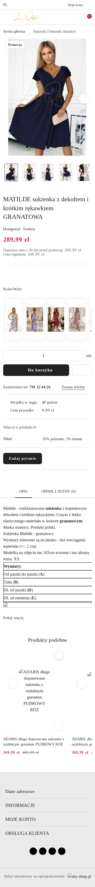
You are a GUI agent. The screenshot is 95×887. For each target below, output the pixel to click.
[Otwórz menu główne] (6, 17)
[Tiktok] (52, 851)
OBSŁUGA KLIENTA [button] (27, 833)
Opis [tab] (23, 491)
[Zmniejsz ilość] (7, 356)
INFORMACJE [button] (20, 805)
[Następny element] (85, 319)
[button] (83, 99)
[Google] (61, 851)
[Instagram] (42, 851)
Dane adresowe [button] (20, 791)
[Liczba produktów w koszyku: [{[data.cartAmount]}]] (86, 17)
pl (5, 5)
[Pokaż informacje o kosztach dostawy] (58, 410)
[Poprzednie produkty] (13, 683)
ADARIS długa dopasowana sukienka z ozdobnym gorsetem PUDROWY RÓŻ (33, 741)
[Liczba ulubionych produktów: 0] (77, 17)
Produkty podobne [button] (47, 640)
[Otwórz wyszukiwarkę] (69, 17)
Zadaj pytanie (22, 458)
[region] (47, 319)
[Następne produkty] (82, 683)
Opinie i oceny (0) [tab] (58, 491)
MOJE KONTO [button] (20, 819)
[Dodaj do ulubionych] (82, 370)
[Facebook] (33, 851)
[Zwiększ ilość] (79, 356)
